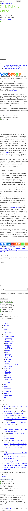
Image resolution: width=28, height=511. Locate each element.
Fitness (5, 329)
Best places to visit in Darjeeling (18, 444)
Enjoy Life (8, 372)
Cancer (5, 323)
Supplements (8, 332)
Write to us (3, 476)
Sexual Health (7, 388)
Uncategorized (7, 391)
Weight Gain (7, 393)
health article (5, 152)
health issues (13, 90)
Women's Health (8, 395)
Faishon (7, 373)
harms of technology (5, 248)
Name (2, 281)
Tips (5, 389)
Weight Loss (8, 366)
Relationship (8, 379)
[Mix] (14, 74)
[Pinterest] (9, 74)
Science (6, 386)
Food (5, 331)
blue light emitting (15, 207)
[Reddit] (11, 74)
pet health (8, 354)
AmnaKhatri (7, 19)
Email (2, 285)
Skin (6, 357)
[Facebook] (1, 74)
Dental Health (9, 339)
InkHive (9, 508)
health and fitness (16, 248)
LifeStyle (6, 370)
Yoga (5, 397)
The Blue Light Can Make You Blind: (13, 68)
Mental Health (9, 350)
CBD (8, 347)
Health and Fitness (10, 246)
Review (9, 382)
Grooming (8, 377)
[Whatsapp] (17, 74)
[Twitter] (4, 74)
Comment (3, 262)
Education (6, 325)
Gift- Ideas (8, 375)
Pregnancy (6, 384)
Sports (7, 363)
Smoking (7, 361)
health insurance (9, 341)
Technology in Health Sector (12, 364)
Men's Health (8, 348)
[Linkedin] (6, 74)
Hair (5, 334)
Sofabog (6, 444)
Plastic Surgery (9, 356)
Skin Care (8, 359)
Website (2, 289)
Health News (8, 343)
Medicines (8, 345)
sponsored (8, 381)
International (19, 246)
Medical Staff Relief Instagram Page (13, 429)
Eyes (5, 327)
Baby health (8, 338)
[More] (20, 74)
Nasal (7, 352)
